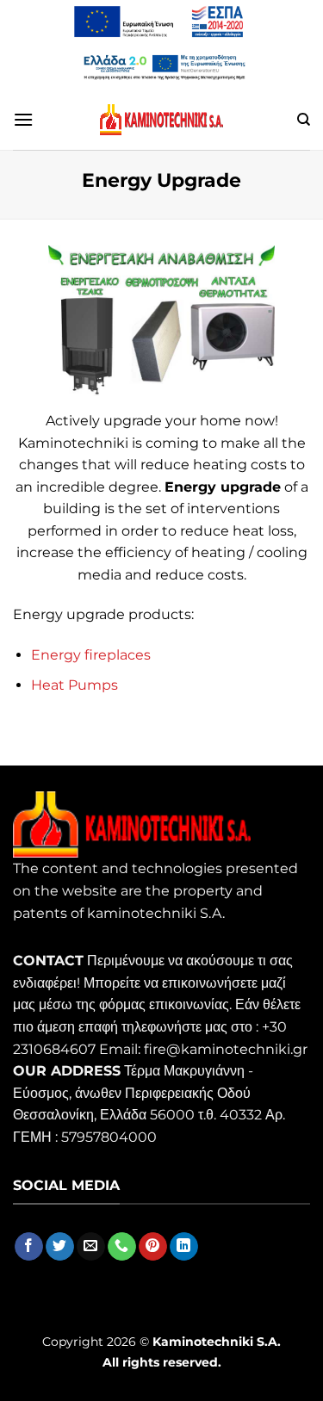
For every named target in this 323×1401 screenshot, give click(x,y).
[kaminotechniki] (162, 119)
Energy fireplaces (91, 655)
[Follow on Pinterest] (153, 1247)
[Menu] (23, 119)
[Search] (303, 119)
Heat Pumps (74, 685)
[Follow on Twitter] (60, 1247)
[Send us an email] (91, 1247)
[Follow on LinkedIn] (184, 1247)
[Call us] (122, 1247)
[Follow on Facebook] (29, 1247)
